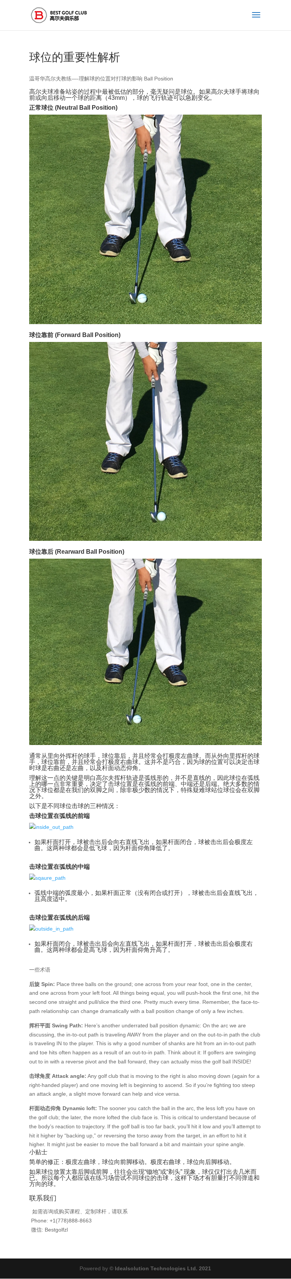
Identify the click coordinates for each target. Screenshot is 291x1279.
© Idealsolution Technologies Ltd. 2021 (160, 1268)
